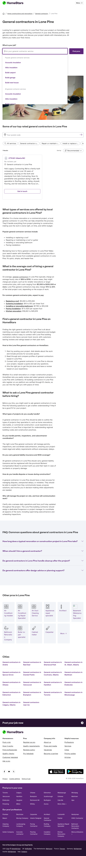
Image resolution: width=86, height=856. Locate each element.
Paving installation (13, 309)
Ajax (72, 800)
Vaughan (19, 800)
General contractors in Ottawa (11, 683)
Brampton (33, 796)
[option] (35, 62)
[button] (73, 150)
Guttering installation (14, 304)
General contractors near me (31, 703)
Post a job (7, 742)
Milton (18, 804)
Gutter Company (8, 832)
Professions (69, 742)
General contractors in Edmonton (11, 693)
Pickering (6, 804)
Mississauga (62, 792)
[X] (14, 771)
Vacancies (48, 750)
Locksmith (61, 814)
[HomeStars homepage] (15, 3)
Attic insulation (11, 67)
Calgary (19, 792)
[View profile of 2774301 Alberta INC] (22, 177)
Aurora (46, 804)
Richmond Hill (34, 800)
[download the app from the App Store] (56, 771)
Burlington (47, 800)
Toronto (5, 792)
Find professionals (10, 750)
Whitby (32, 804)
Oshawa (60, 796)
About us (47, 742)
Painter (60, 818)
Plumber (5, 814)
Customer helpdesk (10, 757)
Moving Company (22, 818)
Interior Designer (35, 818)
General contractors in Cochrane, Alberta (53, 673)
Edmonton (47, 792)
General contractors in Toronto (53, 693)
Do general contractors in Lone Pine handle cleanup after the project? (36, 560)
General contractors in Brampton (32, 693)
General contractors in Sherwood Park (53, 663)
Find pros (76, 51)
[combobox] (35, 76)
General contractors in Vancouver (32, 683)
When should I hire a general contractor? (22, 551)
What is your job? (9, 45)
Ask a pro (6, 761)
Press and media (50, 746)
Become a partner (51, 754)
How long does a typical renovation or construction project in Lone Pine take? (40, 541)
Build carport (10, 72)
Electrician (19, 814)
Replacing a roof (12, 301)
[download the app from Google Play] (75, 771)
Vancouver (6, 796)
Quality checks (8, 754)
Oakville (60, 800)
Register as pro (29, 742)
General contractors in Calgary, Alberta (11, 703)
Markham (74, 796)
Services (67, 746)
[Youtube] (9, 771)
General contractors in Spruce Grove (11, 673)
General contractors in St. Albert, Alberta (73, 663)
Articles (67, 757)
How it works (8, 746)
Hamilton (19, 796)
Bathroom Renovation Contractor (75, 826)
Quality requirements (31, 746)
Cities (66, 750)
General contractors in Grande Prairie (32, 673)
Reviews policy (29, 750)
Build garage (10, 78)
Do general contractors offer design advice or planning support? (33, 570)
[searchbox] (35, 51)
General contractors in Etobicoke (73, 683)
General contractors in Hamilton (53, 683)
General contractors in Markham (73, 673)
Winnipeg (74, 792)
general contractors (20, 277)
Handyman (75, 814)
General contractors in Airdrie (11, 663)
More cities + (62, 804)
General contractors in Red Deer (32, 663)
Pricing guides (70, 754)
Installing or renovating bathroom (19, 306)
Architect (47, 814)
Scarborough (48, 796)
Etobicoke (6, 800)
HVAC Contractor (77, 818)
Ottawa (32, 792)
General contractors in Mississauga (73, 693)
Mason (5, 818)
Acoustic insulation (13, 62)
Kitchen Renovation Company (61, 834)
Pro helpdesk (28, 754)
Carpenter (33, 814)
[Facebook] (4, 771)
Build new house (12, 83)
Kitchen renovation (13, 311)
